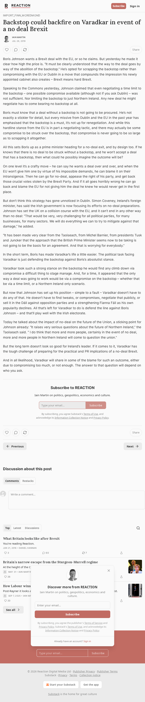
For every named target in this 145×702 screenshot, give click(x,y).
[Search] (138, 528)
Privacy (62, 675)
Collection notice (89, 675)
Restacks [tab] (27, 481)
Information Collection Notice (62, 630)
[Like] (7, 49)
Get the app (91, 684)
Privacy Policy (46, 626)
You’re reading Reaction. (18, 543)
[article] (72, 545)
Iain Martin (18, 37)
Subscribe (119, 6)
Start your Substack (63, 684)
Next (130, 446)
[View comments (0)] (16, 49)
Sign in (135, 6)
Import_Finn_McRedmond (21, 15)
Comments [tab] (12, 481)
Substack (53, 694)
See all (10, 610)
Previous (17, 446)
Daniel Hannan (28, 548)
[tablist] (19, 481)
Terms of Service (93, 623)
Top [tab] (7, 528)
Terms (73, 675)
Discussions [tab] (32, 528)
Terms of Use (75, 626)
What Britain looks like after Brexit (31, 538)
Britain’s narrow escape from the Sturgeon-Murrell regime (50, 562)
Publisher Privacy (84, 671)
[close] (109, 571)
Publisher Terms (107, 671)
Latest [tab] (17, 528)
